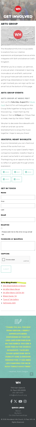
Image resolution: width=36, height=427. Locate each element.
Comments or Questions (12, 239)
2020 (7, 172)
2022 (29, 172)
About (18, 411)
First (2, 201)
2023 (7, 179)
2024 (17, 179)
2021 (18, 172)
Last (2, 210)
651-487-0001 (18, 393)
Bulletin (18, 413)
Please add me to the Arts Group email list (17, 233)
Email (3, 215)
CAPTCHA (5, 254)
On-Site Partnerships (18, 415)
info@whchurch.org (18, 395)
